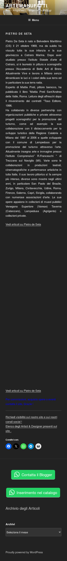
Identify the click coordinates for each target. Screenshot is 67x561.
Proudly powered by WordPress (24, 552)
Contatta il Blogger (37, 474)
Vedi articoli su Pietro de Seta (23, 224)
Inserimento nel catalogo (37, 492)
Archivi (10, 524)
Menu (35, 20)
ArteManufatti (27, 5)
